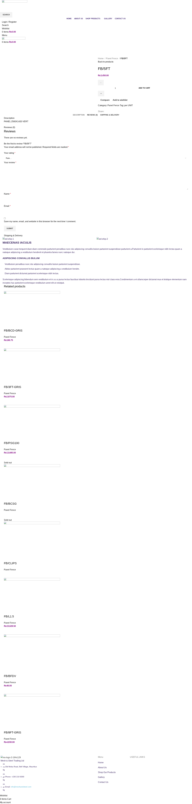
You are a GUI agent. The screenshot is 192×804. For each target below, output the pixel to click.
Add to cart (144, 88)
